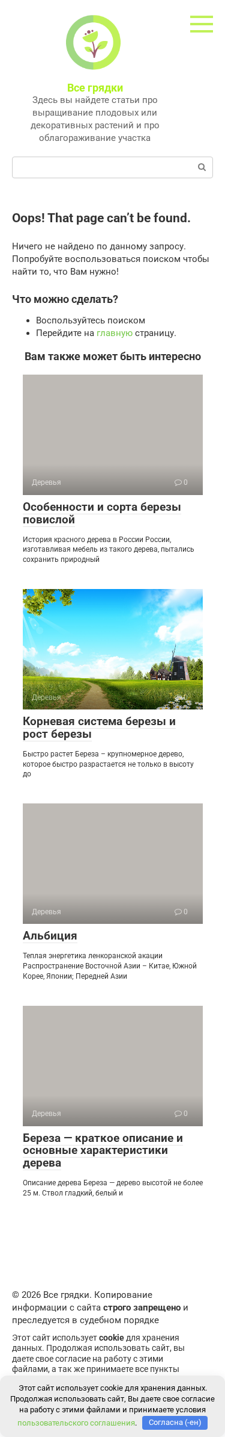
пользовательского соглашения (76, 1422)
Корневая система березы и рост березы (99, 727)
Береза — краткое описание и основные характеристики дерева (103, 1150)
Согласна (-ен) (175, 1422)
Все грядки (95, 87)
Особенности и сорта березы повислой (102, 513)
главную (115, 333)
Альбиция (50, 936)
